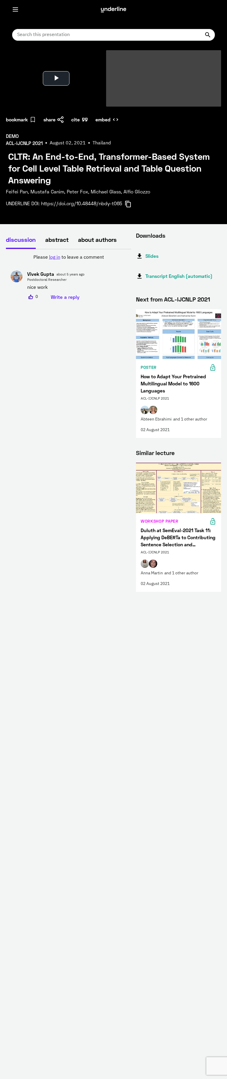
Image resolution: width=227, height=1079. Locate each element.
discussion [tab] (21, 239)
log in (54, 257)
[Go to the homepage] (113, 9)
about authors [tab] (97, 239)
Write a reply (65, 297)
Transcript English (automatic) (179, 276)
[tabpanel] (68, 277)
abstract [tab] (57, 239)
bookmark (17, 119)
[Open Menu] (15, 9)
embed (103, 119)
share (49, 119)
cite (75, 119)
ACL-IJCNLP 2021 (187, 299)
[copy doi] (131, 204)
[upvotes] (30, 297)
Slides (151, 256)
